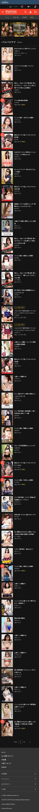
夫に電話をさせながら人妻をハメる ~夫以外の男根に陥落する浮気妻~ (25, 533)
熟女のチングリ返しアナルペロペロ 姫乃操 (25, 136)
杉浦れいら (17, 586)
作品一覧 (15, 17)
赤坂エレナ (17, 637)
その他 (3, 789)
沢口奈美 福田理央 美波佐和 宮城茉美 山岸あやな (24, 331)
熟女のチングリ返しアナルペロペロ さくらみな (25, 464)
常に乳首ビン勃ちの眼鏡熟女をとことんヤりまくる (25, 291)
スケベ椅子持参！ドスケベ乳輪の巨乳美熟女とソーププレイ (25, 498)
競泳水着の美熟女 (19, 618)
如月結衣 (16, 102)
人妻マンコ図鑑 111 (20, 687)
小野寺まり (17, 378)
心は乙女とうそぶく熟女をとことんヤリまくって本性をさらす (25, 153)
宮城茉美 (16, 346)
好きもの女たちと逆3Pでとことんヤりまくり (25, 50)
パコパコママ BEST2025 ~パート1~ (25, 328)
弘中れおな (17, 120)
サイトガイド (5, 779)
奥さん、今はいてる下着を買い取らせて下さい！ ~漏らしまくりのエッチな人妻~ (25, 275)
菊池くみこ (17, 225)
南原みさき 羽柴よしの (20, 53)
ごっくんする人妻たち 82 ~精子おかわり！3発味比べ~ (25, 602)
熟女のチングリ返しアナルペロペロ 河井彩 (25, 360)
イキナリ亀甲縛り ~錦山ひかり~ (24, 549)
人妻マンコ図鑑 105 (20, 635)
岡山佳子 (16, 516)
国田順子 (16, 174)
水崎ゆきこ (17, 156)
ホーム (7, 17)
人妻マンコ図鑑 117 (20, 652)
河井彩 (16, 364)
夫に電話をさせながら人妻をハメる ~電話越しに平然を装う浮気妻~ (25, 723)
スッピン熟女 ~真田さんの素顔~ (24, 566)
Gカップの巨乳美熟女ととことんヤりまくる (24, 447)
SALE (32, 17)
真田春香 (16, 568)
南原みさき (17, 620)
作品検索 (4, 774)
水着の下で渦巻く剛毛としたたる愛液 (25, 222)
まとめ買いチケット (7, 756)
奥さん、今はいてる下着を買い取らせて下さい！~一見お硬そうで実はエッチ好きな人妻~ (25, 241)
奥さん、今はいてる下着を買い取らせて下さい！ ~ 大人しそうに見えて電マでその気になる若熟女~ (25, 85)
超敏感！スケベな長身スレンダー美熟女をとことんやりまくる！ (25, 205)
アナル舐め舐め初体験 (21, 100)
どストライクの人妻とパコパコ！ (24, 66)
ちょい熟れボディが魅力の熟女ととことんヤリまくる (25, 395)
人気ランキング (6, 763)
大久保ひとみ (18, 655)
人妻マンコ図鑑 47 (20, 583)
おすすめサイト (6, 784)
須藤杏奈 (16, 245)
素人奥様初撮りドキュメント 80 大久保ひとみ (24, 671)
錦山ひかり (17, 551)
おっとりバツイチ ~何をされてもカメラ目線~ (24, 171)
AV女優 (24, 17)
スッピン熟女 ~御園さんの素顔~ (24, 428)
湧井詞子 (16, 450)
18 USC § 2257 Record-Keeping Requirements (16, 799)
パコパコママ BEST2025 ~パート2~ (25, 311)
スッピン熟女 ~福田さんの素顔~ (24, 255)
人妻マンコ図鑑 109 (20, 376)
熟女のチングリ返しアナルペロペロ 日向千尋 (25, 188)
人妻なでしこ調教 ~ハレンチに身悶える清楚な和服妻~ (24, 343)
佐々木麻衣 (17, 280)
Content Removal (7, 808)
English (4, 767)
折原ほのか (17, 502)
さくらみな (17, 467)
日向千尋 (16, 191)
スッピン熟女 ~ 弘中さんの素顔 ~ (24, 117)
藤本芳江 (16, 208)
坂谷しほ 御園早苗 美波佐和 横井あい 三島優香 (24, 314)
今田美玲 (16, 482)
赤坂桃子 (16, 90)
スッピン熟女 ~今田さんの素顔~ (24, 480)
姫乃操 (16, 139)
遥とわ (16, 68)
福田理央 (16, 258)
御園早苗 (16, 430)
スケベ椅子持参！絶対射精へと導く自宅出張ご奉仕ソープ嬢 (25, 412)
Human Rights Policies (8, 804)
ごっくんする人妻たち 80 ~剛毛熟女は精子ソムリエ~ (25, 706)
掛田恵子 (16, 294)
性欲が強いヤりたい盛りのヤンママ (25, 514)
